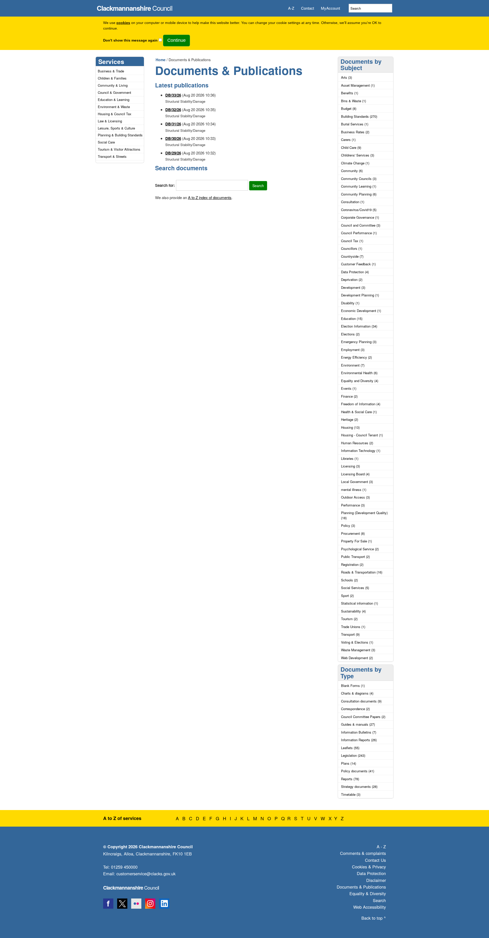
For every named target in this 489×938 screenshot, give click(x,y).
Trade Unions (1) (353, 626)
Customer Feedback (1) (358, 264)
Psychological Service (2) (360, 548)
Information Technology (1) (360, 450)
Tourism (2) (349, 618)
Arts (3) (346, 77)
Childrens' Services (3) (357, 155)
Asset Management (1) (358, 85)
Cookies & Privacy (369, 867)
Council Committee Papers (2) (363, 716)
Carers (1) (348, 139)
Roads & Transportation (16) (361, 572)
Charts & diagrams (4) (357, 693)
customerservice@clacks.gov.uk (145, 873)
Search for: (165, 185)
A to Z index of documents (210, 197)
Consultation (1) (352, 201)
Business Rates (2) (355, 131)
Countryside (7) (352, 256)
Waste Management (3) (358, 649)
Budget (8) (348, 108)
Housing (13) (350, 427)
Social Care (106, 142)
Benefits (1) (349, 92)
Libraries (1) (349, 458)
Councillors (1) (351, 248)
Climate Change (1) (355, 163)
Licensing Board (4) (355, 474)
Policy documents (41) (357, 770)
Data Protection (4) (355, 271)
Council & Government (114, 92)
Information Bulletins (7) (358, 732)
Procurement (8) (353, 533)
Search (379, 900)
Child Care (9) (351, 147)
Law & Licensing (110, 121)
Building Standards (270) (359, 116)
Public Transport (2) (355, 556)
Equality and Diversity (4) (359, 380)
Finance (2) (349, 396)
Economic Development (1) (361, 310)
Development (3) (353, 287)
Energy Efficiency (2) (356, 357)
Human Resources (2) (357, 442)
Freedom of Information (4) (360, 403)
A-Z (291, 8)
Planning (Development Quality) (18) (364, 515)
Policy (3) (348, 525)
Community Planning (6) (358, 194)
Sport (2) (347, 595)
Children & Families (112, 78)
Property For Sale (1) (356, 541)
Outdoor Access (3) (355, 497)
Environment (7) (352, 365)
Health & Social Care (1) (359, 411)
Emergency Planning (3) (358, 341)
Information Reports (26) (359, 739)
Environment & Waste (114, 106)
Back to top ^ (373, 918)
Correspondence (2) (355, 708)
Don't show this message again (130, 40)
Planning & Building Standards (120, 135)
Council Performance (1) (359, 232)
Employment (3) (352, 349)
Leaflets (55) (350, 747)
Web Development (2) (357, 657)
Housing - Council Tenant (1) (362, 435)
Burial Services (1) (354, 124)
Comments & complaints (363, 853)
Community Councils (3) (358, 178)
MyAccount (330, 8)
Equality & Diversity (367, 893)
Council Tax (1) (352, 240)
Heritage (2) (349, 419)
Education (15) (351, 318)
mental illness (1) (353, 489)
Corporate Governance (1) (360, 217)
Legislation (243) (353, 755)
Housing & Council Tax (114, 113)
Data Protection (371, 873)
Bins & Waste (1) (353, 100)
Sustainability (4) (353, 611)
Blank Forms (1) (353, 685)
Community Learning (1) (358, 186)
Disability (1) (350, 303)
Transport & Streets (112, 156)
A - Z (381, 846)
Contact (307, 8)
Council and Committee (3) (360, 225)
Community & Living (113, 85)
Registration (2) (352, 564)
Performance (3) (353, 505)
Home (161, 59)
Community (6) (352, 170)
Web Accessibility (369, 907)
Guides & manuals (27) (358, 724)
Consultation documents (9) (361, 701)
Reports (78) (350, 778)
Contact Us (375, 860)
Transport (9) (350, 634)
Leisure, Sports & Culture (116, 128)
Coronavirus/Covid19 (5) (358, 209)
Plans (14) (348, 763)
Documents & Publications (361, 887)
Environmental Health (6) (359, 372)
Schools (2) (349, 580)
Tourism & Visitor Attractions (119, 149)
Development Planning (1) (360, 295)
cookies (123, 23)
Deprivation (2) (351, 279)
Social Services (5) (355, 587)
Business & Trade (111, 71)
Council (134, 6)
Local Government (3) (357, 481)
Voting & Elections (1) (357, 642)
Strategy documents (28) (359, 786)
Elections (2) (350, 334)
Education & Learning (113, 99)
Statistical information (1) (359, 603)
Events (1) (348, 388)
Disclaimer (376, 880)
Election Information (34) (359, 326)
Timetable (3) (350, 794)
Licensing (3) (350, 466)
